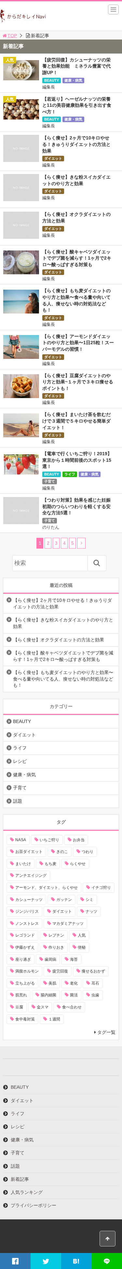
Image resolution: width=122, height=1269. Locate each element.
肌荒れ (21, 995)
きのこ (62, 851)
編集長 (48, 87)
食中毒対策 (25, 1019)
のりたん (50, 527)
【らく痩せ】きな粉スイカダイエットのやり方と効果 (63, 623)
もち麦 (50, 863)
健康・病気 (73, 80)
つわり (87, 851)
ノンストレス (27, 923)
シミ (89, 899)
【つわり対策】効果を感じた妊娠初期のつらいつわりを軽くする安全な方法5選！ (76, 506)
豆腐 (19, 1007)
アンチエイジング (31, 875)
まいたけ (23, 863)
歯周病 (50, 959)
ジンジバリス (27, 911)
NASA (20, 840)
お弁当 (79, 840)
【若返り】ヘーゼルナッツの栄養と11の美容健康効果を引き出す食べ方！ (76, 105)
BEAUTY (51, 80)
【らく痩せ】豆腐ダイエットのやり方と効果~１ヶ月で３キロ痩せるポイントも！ (77, 382)
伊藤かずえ (25, 947)
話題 (17, 801)
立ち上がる (25, 983)
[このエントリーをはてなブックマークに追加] (76, 1261)
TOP (12, 35)
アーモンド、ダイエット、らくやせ (46, 887)
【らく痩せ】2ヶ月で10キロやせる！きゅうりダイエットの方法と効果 (76, 144)
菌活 (74, 995)
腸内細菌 (48, 995)
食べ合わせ (72, 1007)
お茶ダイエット (29, 851)
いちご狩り (49, 840)
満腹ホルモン (27, 971)
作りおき (56, 947)
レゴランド (25, 935)
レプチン (56, 935)
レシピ (20, 761)
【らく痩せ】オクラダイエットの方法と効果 (58, 639)
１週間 (54, 1019)
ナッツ (91, 911)
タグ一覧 (106, 1032)
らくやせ (78, 863)
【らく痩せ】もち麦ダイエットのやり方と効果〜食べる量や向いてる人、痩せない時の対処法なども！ (63, 679)
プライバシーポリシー (33, 1205)
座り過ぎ (23, 959)
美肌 (52, 983)
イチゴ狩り (101, 887)
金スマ (42, 1007)
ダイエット (53, 158)
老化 (74, 983)
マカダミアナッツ (68, 923)
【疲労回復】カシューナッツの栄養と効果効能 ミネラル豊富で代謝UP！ (76, 66)
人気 (82, 935)
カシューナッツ (29, 899)
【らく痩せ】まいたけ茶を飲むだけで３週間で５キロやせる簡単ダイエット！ (76, 421)
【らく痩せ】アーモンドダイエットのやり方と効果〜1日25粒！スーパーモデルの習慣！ (78, 343)
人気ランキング (27, 1192)
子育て (49, 481)
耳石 (95, 983)
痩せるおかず (93, 971)
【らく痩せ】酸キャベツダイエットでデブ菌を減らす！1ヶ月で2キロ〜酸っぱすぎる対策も (76, 258)
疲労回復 (60, 971)
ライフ (69, 474)
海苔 (74, 959)
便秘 (82, 947)
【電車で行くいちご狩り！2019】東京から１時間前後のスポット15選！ (77, 460)
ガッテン (64, 899)
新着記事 (20, 1179)
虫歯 (95, 995)
